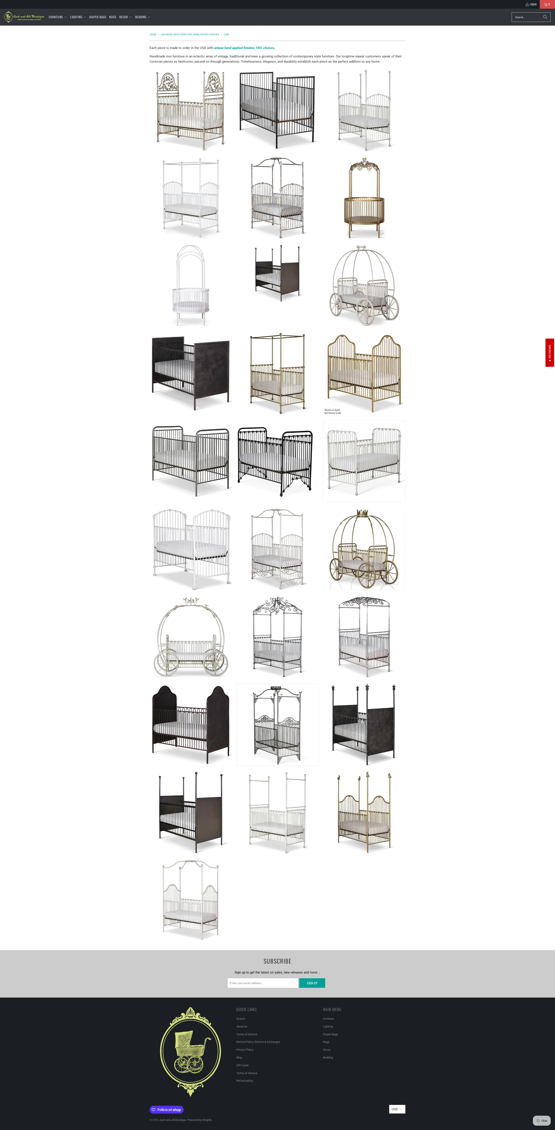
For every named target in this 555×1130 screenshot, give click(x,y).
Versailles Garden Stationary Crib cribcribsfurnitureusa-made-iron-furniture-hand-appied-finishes (191, 110)
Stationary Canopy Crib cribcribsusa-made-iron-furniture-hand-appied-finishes (277, 198)
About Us (241, 1026)
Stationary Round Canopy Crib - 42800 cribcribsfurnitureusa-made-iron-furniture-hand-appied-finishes (364, 198)
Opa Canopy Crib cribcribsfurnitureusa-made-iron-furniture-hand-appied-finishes (364, 637)
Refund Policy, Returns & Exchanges (258, 1042)
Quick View (191, 125)
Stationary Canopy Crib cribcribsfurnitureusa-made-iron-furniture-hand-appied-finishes (191, 198)
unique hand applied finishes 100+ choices (244, 48)
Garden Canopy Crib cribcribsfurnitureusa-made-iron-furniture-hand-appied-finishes (277, 724)
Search (240, 1018)
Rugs (326, 1042)
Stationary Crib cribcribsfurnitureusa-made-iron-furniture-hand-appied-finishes (364, 373)
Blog (239, 1057)
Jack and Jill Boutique (172, 1120)
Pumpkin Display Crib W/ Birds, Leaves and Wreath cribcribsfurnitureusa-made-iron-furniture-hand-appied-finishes (191, 637)
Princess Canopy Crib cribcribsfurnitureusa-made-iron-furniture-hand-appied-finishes (277, 637)
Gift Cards (242, 1065)
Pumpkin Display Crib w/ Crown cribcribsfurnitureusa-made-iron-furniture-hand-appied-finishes (364, 549)
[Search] (545, 17)
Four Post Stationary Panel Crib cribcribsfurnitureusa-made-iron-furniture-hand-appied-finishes (364, 724)
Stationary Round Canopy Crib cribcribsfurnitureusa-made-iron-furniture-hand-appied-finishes (191, 286)
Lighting (328, 1026)
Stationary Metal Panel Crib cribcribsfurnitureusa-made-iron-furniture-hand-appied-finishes (191, 373)
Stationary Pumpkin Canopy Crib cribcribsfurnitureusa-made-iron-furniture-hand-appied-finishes (364, 286)
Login (533, 4)
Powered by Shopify (199, 1120)
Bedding (328, 1057)
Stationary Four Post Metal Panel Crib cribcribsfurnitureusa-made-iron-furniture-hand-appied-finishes (277, 273)
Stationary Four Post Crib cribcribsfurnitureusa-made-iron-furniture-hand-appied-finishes (364, 110)
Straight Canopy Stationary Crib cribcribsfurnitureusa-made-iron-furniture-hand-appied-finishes (277, 373)
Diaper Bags (330, 1034)
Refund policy (244, 1080)
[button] (58, 17)
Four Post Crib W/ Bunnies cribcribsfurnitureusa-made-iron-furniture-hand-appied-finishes (364, 812)
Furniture (328, 1018)
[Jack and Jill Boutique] (24, 17)
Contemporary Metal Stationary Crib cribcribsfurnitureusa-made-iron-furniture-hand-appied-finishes (277, 110)
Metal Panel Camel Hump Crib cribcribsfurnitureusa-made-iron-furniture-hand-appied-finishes (191, 724)
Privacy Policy (244, 1049)
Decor (326, 1049)
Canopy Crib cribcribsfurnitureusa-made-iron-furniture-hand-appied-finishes (191, 900)
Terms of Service (246, 1034)
